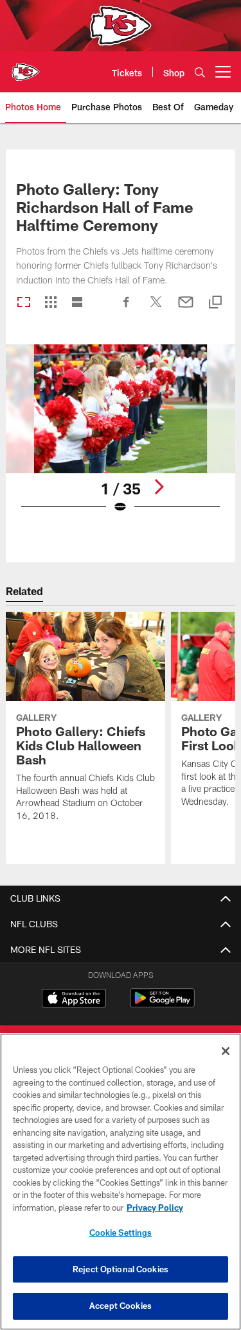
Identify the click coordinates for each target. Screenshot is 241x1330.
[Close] (225, 1051)
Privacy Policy (155, 1207)
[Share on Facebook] (126, 308)
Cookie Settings (120, 1232)
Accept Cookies (120, 1306)
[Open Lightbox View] (120, 437)
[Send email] (185, 308)
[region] (120, 1181)
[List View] (77, 303)
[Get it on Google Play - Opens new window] (162, 1004)
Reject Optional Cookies (120, 1269)
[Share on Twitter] (156, 308)
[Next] (158, 486)
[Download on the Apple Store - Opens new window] (74, 1000)
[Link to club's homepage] (25, 66)
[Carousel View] (24, 303)
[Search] (200, 72)
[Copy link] (215, 303)
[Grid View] (50, 303)
